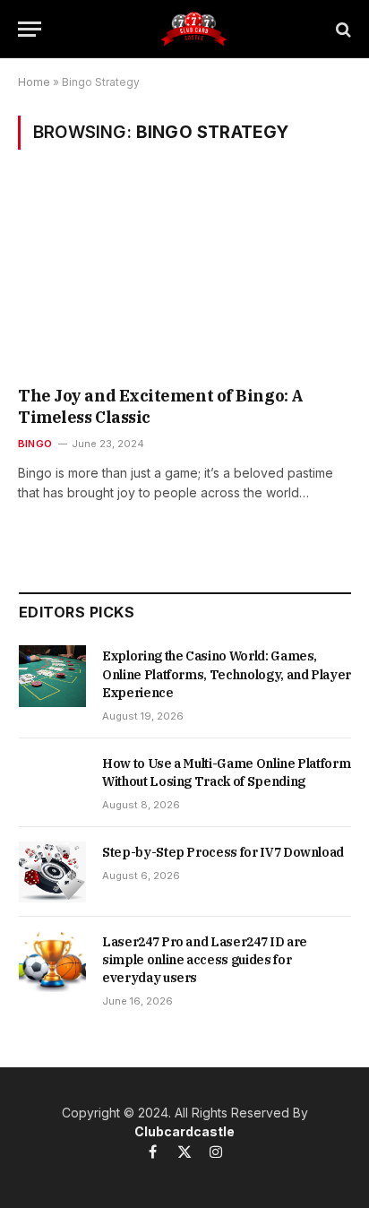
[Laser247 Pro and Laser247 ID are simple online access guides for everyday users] (52, 961)
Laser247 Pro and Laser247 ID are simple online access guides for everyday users (204, 960)
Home (34, 82)
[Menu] (29, 29)
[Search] (341, 29)
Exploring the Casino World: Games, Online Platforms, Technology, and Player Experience (226, 674)
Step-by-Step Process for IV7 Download (223, 852)
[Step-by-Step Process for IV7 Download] (52, 871)
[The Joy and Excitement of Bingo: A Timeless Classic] (184, 279)
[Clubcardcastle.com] (193, 29)
